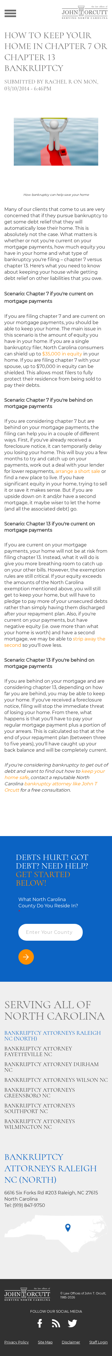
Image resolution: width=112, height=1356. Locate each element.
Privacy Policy (16, 1342)
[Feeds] (56, 1323)
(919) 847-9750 (29, 1205)
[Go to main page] (85, 13)
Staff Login (98, 1342)
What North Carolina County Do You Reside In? (48, 906)
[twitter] (72, 1323)
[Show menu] (10, 13)
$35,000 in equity (62, 354)
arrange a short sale (77, 471)
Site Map (45, 1342)
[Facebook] (39, 1323)
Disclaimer (71, 1342)
